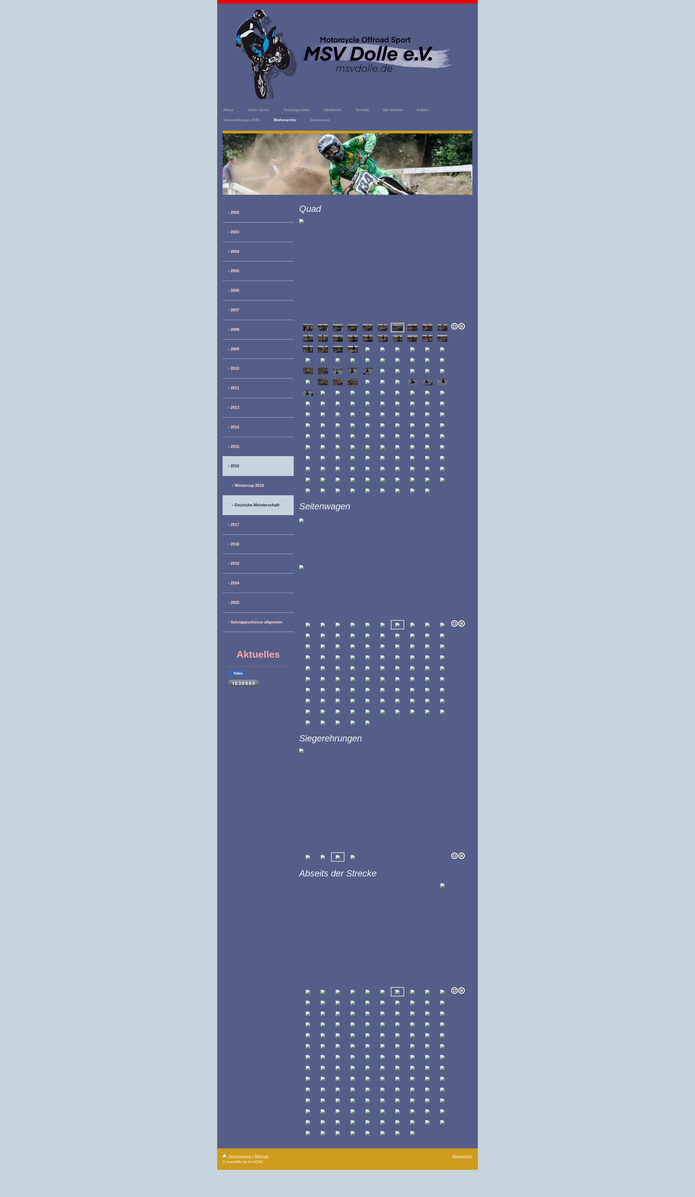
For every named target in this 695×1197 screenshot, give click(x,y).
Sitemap (261, 1156)
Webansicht (462, 1156)
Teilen (237, 673)
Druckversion (240, 1156)
